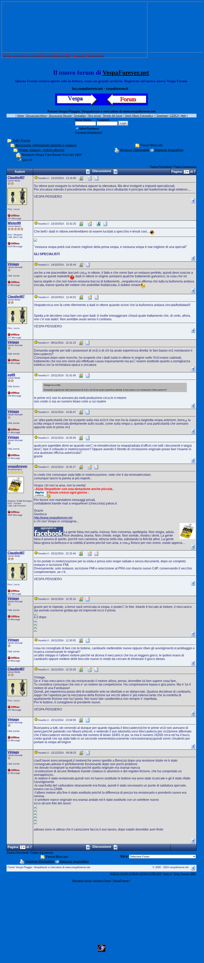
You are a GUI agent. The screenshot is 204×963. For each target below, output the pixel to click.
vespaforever (17, 466)
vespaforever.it (117, 88)
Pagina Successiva (185, 166)
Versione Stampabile (134, 150)
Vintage (13, 264)
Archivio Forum (102, 880)
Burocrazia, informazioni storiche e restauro (46, 145)
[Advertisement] (75, 27)
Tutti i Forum (21, 140)
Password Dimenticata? (88, 132)
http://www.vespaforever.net (53, 517)
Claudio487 (16, 177)
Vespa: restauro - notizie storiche (41, 150)
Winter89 (14, 223)
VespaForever (121, 880)
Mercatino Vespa (81, 880)
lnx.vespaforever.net (87, 88)
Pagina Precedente (161, 166)
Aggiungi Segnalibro (168, 150)
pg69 (11, 375)
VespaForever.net (125, 72)
